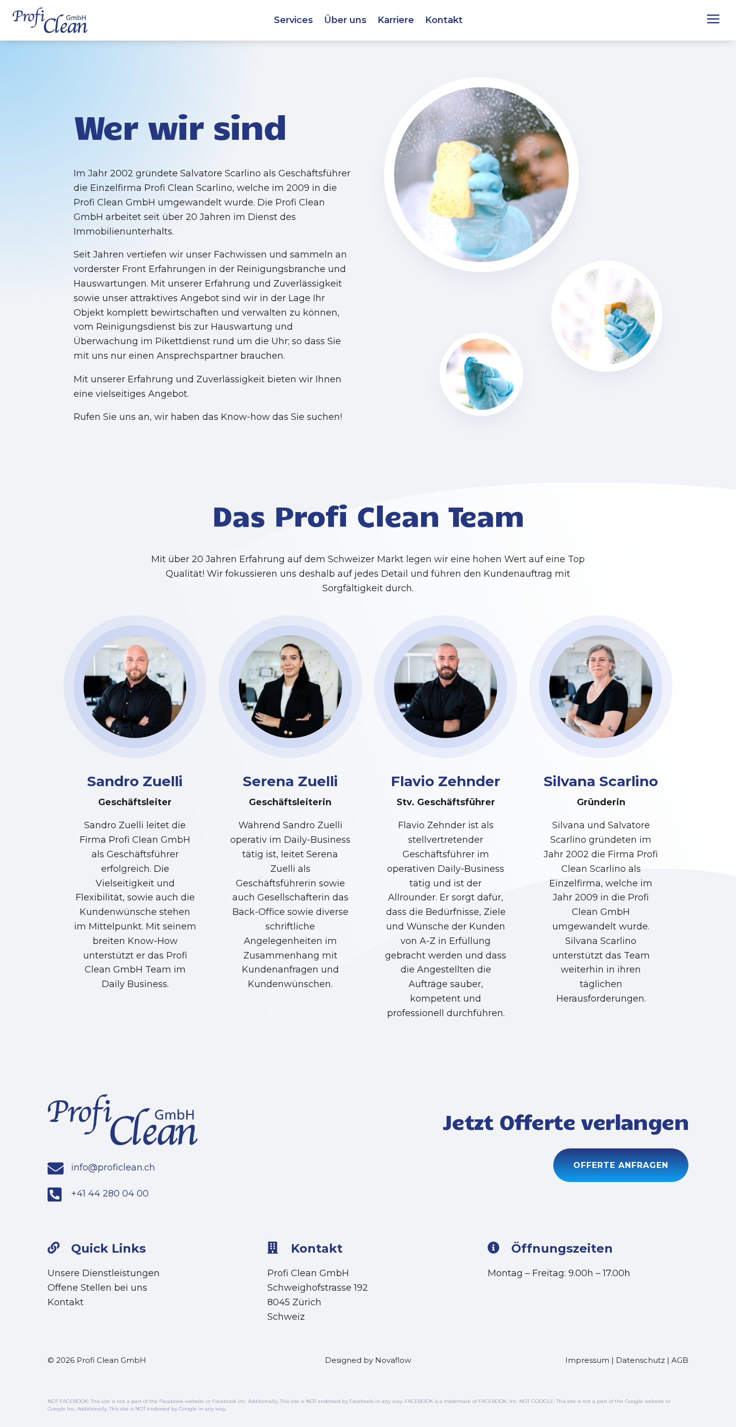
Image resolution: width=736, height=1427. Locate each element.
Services (293, 21)
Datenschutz (640, 1360)
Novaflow (393, 1360)
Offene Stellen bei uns (97, 1287)
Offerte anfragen (620, 1165)
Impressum (587, 1360)
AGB (679, 1360)
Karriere (396, 21)
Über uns (345, 21)
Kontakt (444, 21)
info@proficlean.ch (113, 1167)
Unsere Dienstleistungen (104, 1273)
